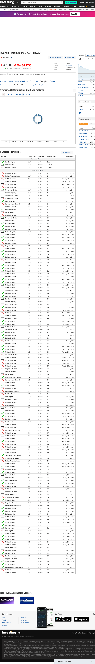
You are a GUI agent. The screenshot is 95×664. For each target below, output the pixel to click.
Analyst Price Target (36, 85)
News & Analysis (21, 81)
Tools (74, 6)
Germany (69, 65)
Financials (34, 81)
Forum (52, 81)
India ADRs (72, 10)
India (23, 10)
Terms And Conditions (79, 633)
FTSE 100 (81, 93)
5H (20, 94)
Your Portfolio (6, 623)
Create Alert (70, 57)
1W (26, 94)
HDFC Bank (83, 136)
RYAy (81, 109)
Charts (32, 6)
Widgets (4, 625)
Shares (4, 10)
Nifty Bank (81, 85)
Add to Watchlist (56, 57)
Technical (57, 6)
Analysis (48, 6)
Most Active (83, 124)
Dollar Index (82, 96)
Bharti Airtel (83, 148)
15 (11, 94)
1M (29, 94)
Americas (81, 10)
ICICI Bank (82, 142)
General (3, 81)
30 (14, 94)
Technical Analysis (6, 85)
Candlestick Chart (3, 94)
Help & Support (25, 623)
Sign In (82, 2)
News (40, 6)
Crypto (25, 6)
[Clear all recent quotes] (80, 112)
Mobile (4, 620)
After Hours (42, 10)
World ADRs (62, 10)
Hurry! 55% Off (71, 2)
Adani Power (83, 134)
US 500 (80, 90)
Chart (10, 81)
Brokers (66, 6)
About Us (24, 617)
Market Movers (85, 119)
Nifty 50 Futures (83, 87)
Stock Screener (14, 10)
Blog (3, 617)
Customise (68, 152)
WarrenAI (52, 10)
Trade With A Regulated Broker (15, 593)
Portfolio (16, 6)
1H (17, 94)
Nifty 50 (80, 79)
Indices (81, 55)
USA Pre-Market (32, 10)
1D (23, 94)
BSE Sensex (82, 82)
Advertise (24, 620)
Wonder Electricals (85, 131)
